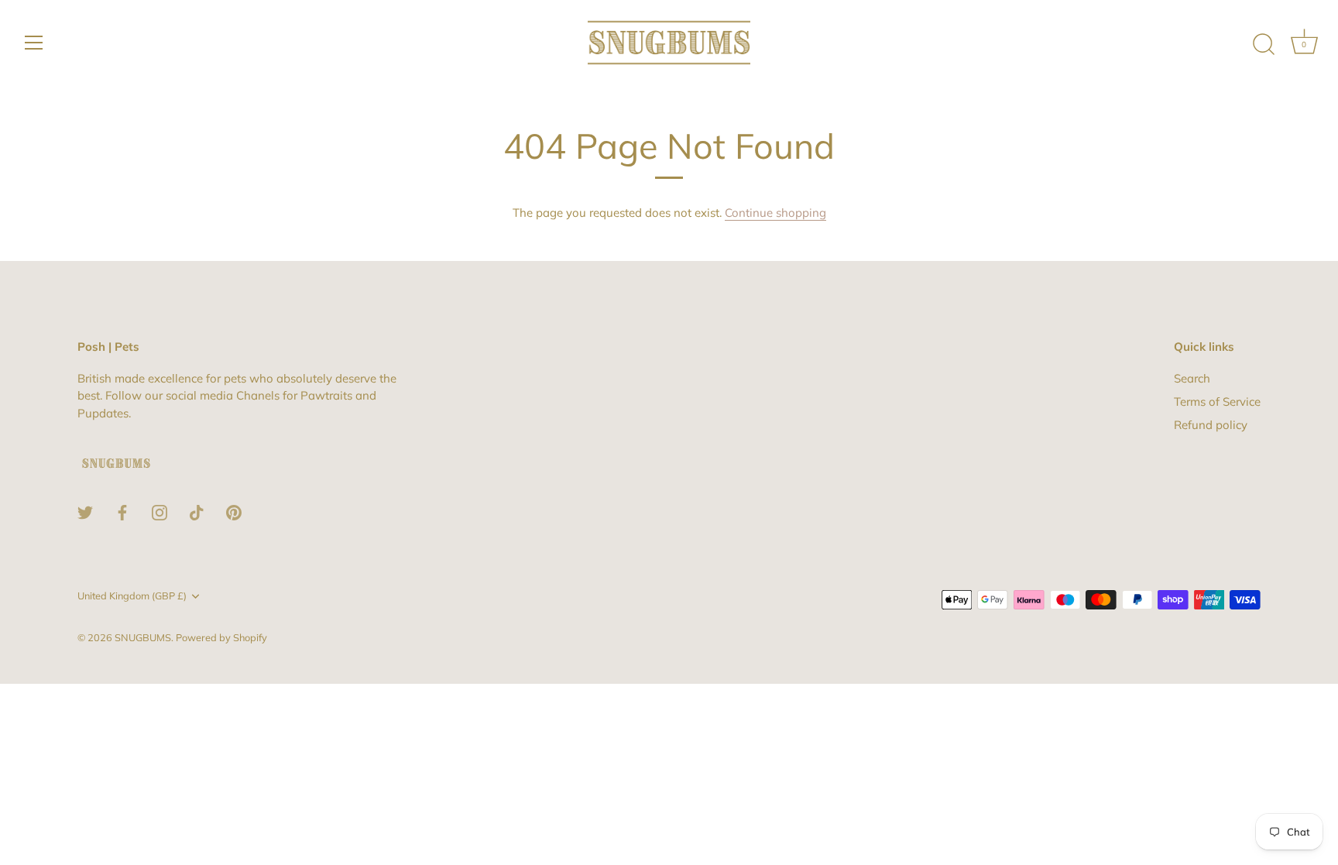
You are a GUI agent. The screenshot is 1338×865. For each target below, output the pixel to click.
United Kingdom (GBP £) (132, 596)
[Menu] (34, 43)
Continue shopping (775, 212)
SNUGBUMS (143, 637)
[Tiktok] (196, 511)
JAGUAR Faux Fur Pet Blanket (184, 828)
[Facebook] (122, 511)
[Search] (1264, 45)
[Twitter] (85, 511)
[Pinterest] (234, 511)
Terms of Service (1217, 401)
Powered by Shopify (221, 637)
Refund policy (1210, 424)
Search (1192, 378)
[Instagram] (159, 511)
